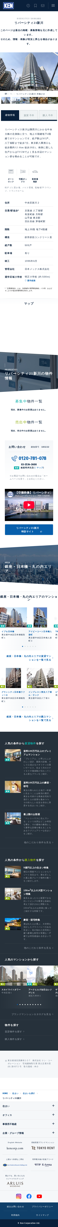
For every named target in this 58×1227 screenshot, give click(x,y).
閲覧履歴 (28, 5)
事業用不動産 (10, 1124)
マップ (40, 468)
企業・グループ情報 (13, 1133)
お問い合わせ (42, 5)
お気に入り (35, 5)
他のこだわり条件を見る (37, 842)
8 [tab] (35, 1004)
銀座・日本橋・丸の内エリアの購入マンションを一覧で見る (29, 718)
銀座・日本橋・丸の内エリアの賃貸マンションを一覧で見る (29, 658)
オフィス (7, 1115)
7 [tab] (32, 1004)
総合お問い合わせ (15, 1207)
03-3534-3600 (29, 464)
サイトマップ (42, 1215)
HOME (5, 1093)
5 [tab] (32, 646)
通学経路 (31, 280)
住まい (15, 1093)
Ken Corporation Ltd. (8, 5)
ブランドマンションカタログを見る (31, 1014)
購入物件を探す (13, 1039)
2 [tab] (25, 646)
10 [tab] (40, 1004)
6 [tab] (35, 646)
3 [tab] (27, 646)
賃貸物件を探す (13, 1031)
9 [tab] (38, 1004)
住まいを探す (29, 1093)
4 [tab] (30, 646)
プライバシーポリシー (42, 1207)
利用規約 (15, 1215)
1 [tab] (22, 646)
